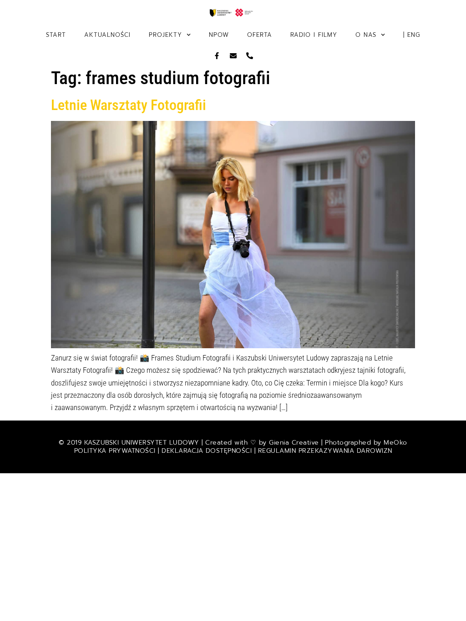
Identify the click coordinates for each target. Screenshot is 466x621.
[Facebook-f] (216, 55)
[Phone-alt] (249, 55)
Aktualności (107, 34)
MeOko (395, 442)
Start (56, 34)
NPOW (219, 34)
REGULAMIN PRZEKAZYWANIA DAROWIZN (325, 451)
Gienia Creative (294, 442)
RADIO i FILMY (313, 34)
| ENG (411, 34)
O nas (365, 34)
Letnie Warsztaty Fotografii (128, 105)
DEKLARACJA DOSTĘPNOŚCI (207, 451)
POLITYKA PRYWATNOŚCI (116, 451)
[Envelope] (233, 55)
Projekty (165, 34)
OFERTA (259, 34)
